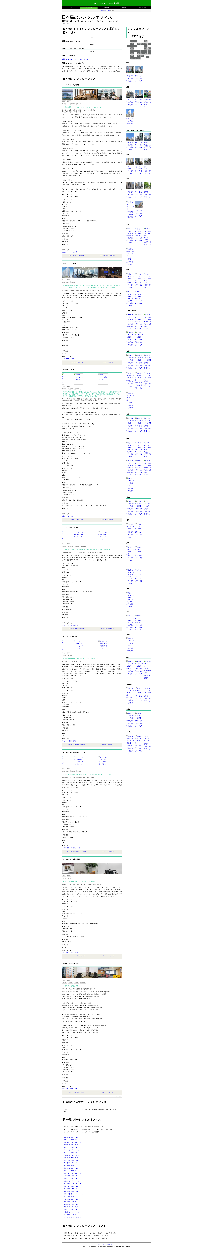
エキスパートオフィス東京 (69, 252)
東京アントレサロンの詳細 (77, 519)
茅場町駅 (70, 655)
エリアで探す (89, 7)
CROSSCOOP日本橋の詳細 (77, 362)
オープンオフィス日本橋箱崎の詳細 (77, 956)
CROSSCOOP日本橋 (68, 358)
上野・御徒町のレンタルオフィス (74, 1194)
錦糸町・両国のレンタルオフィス (74, 1217)
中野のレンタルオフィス (71, 1147)
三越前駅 (79, 103)
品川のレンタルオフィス (71, 1168)
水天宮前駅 (70, 878)
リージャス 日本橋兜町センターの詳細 (76, 744)
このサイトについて (102, 1244)
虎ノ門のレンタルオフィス (72, 1189)
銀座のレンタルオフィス (71, 1209)
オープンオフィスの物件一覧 (107, 851)
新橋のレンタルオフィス (71, 1207)
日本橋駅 (73, 103)
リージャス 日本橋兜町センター (71, 741)
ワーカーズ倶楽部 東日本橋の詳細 (76, 628)
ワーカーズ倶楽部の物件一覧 (107, 628)
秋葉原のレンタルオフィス (72, 1196)
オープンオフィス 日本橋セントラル (72, 848)
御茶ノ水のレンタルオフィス (72, 1183)
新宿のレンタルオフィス (71, 1145)
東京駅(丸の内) (65, 103)
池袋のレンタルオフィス (71, 1137)
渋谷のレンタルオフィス (71, 1152)
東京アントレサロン (67, 516)
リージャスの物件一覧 (107, 744)
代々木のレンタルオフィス (72, 1150)
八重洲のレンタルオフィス (72, 1212)
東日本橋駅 (70, 546)
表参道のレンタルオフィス (72, 1165)
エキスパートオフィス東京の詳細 (76, 255)
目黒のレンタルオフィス (71, 1158)
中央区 (68, 101)
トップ (70, 7)
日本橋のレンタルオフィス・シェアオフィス (75, 59)
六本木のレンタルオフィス (72, 1176)
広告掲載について (111, 1244)
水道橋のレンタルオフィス (72, 1181)
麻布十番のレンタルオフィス (72, 1173)
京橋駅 (72, 388)
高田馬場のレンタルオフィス (72, 1142)
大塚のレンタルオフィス (71, 1139)
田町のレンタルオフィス (71, 1170)
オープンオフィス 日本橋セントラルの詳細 (76, 851)
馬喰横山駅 (83, 546)
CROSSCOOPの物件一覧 (107, 362)
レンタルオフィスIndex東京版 (106, 3)
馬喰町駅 (77, 546)
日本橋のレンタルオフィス (72, 1214)
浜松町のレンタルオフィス (72, 1191)
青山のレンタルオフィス (71, 1178)
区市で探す (106, 7)
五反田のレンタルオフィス (72, 1160)
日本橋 (63, 101)
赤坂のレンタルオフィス (71, 1186)
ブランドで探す (142, 7)
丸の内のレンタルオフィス (72, 1204)
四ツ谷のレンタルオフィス (72, 1163)
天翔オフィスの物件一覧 (107, 1092)
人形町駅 (64, 878)
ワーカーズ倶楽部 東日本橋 (70, 625)
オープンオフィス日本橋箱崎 (70, 952)
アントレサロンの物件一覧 (107, 519)
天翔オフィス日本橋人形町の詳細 (76, 1092)
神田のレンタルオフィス (71, 1199)
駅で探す (124, 7)
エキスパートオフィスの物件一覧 (107, 255)
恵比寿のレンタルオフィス (72, 1155)
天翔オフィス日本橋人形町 (69, 1088)
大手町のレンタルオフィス (72, 1201)
